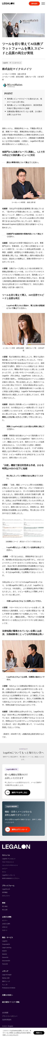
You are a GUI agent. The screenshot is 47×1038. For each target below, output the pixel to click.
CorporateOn (6, 944)
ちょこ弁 (4, 984)
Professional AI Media (8, 988)
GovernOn (5, 957)
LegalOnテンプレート (8, 875)
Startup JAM (5, 978)
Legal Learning (6, 947)
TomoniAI (5, 964)
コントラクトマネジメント (10, 865)
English (10, 1026)
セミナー (4, 920)
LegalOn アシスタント (9, 858)
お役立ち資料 (6, 924)
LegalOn (4, 941)
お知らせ (4, 927)
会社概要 (5, 1012)
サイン (4, 872)
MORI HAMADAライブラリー (10, 878)
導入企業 (4, 909)
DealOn (4, 951)
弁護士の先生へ (7, 995)
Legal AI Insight (6, 975)
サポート (4, 930)
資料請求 (34, 3)
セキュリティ (6, 895)
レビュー (4, 868)
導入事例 (12, 8)
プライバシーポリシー (9, 1016)
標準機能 (4, 892)
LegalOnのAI (6, 889)
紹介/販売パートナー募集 (10, 1002)
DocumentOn (6, 960)
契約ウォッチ (6, 981)
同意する (39, 1033)
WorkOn (4, 954)
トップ (4, 8)
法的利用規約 (6, 1019)
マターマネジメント (8, 862)
